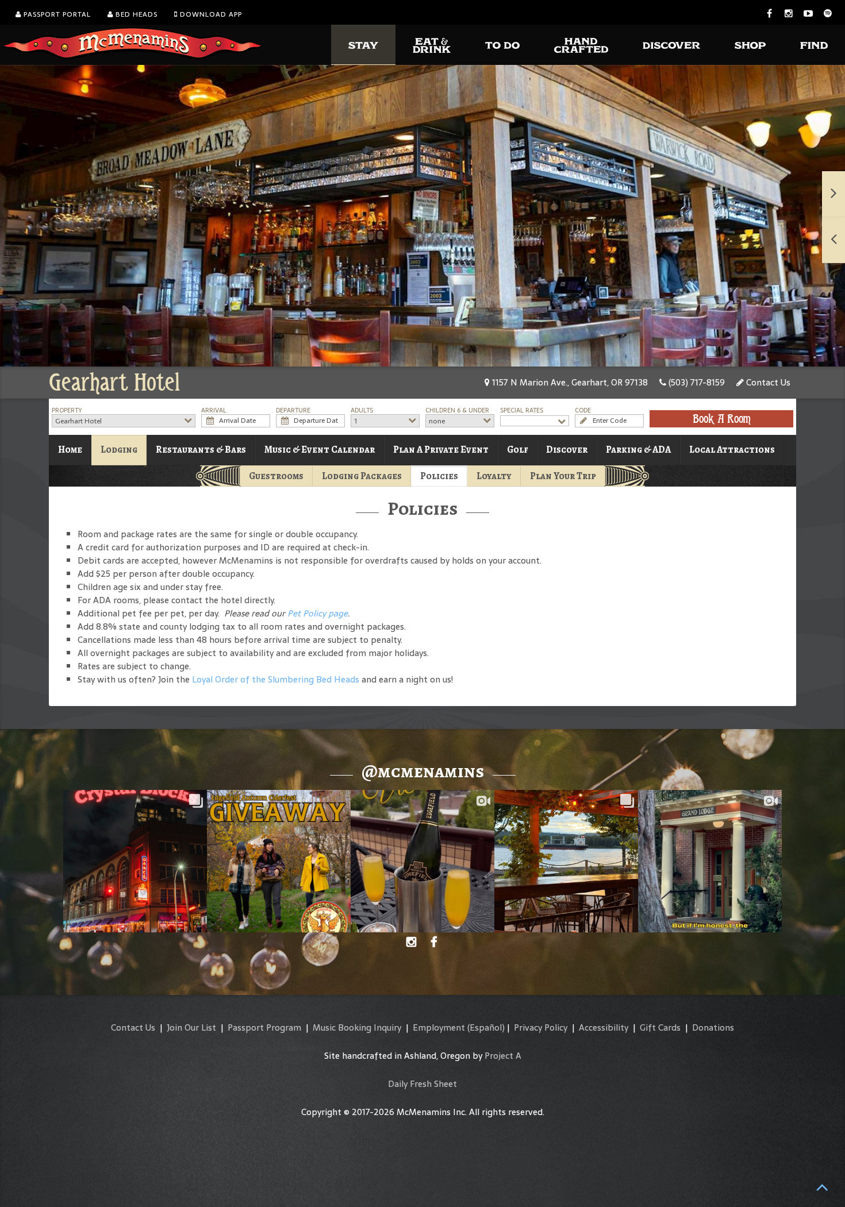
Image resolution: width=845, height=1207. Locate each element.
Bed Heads (135, 14)
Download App (210, 14)
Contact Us (767, 382)
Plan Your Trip (563, 476)
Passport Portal (56, 14)
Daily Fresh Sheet (422, 1084)
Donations (713, 1027)
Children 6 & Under (457, 410)
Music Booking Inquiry (357, 1027)
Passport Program (264, 1027)
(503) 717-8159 (695, 382)
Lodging (119, 449)
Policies (439, 476)
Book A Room (722, 418)
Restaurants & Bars (201, 449)
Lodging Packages (362, 476)
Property (67, 410)
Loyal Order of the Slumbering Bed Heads (275, 679)
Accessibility (603, 1027)
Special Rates (521, 410)
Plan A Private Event (441, 449)
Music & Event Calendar (319, 449)
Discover (566, 449)
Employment (439, 1027)
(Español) (486, 1027)
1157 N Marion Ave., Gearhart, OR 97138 (569, 382)
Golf (517, 449)
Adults (362, 410)
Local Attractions (732, 449)
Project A (503, 1055)
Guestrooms (276, 476)
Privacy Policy (540, 1027)
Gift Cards (660, 1027)
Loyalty (494, 476)
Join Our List (191, 1027)
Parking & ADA (638, 449)
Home (70, 449)
